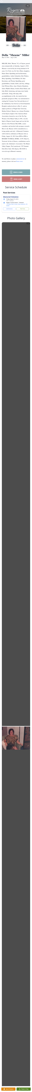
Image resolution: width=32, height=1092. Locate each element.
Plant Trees (22, 208)
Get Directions (9, 208)
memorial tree (21, 159)
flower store (19, 161)
